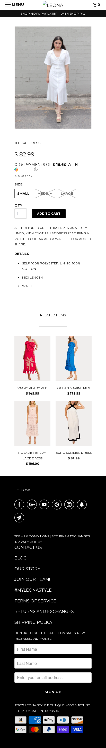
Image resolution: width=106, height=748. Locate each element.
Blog (20, 558)
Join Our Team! (32, 579)
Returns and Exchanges (44, 611)
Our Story (27, 568)
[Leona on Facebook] (20, 504)
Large (67, 193)
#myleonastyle (33, 590)
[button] (53, 167)
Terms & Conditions (31, 536)
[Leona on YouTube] (45, 504)
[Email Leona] (20, 517)
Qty (18, 205)
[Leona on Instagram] (70, 504)
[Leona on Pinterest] (58, 504)
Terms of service (35, 601)
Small (23, 193)
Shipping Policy (33, 622)
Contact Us (28, 547)
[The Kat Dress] (53, 77)
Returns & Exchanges (70, 536)
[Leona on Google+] (33, 504)
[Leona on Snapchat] (83, 504)
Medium (45, 193)
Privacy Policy (28, 542)
